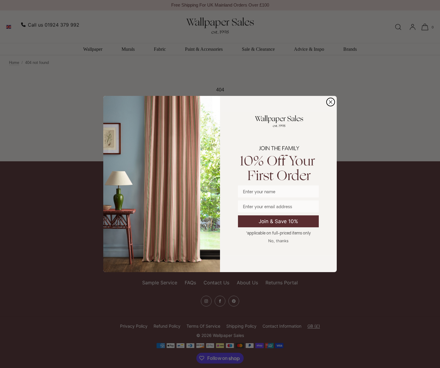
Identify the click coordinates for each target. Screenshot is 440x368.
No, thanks (278, 240)
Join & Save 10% (278, 221)
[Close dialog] (330, 102)
